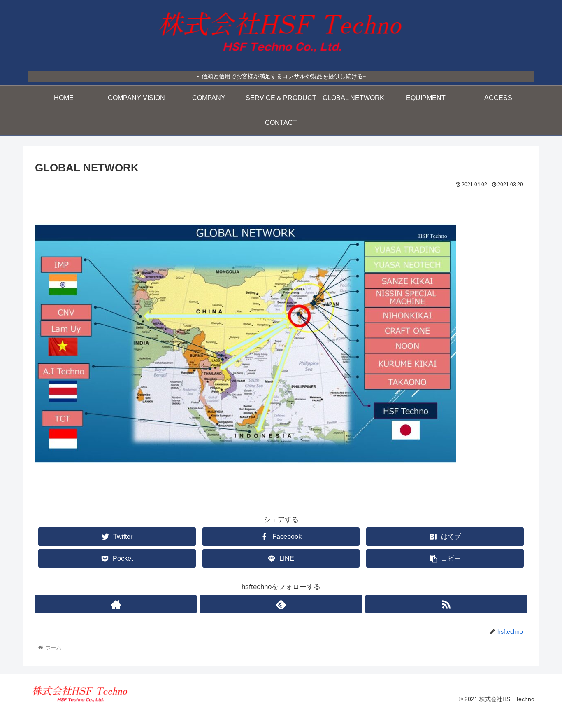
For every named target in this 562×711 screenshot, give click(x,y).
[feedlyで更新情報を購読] (281, 604)
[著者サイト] (116, 604)
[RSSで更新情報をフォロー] (446, 604)
